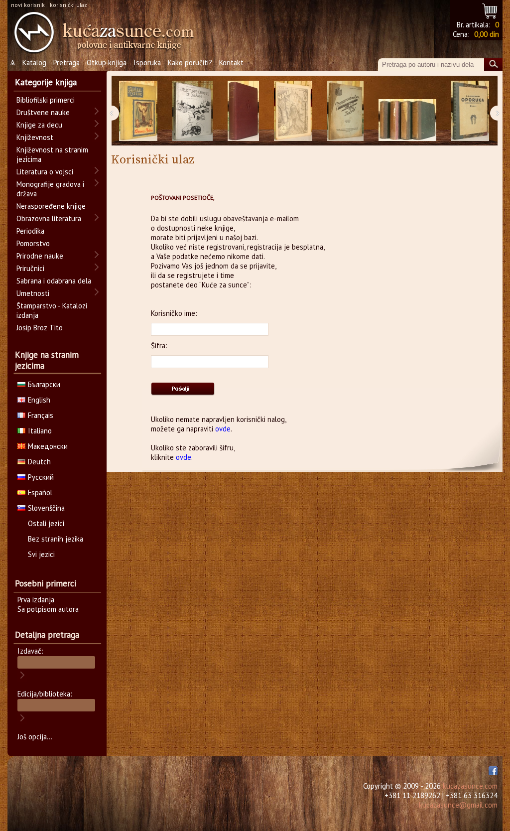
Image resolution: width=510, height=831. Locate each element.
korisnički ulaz (68, 4)
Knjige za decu (39, 125)
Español (40, 492)
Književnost (34, 137)
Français (40, 415)
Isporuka (147, 62)
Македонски (48, 446)
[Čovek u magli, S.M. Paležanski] (293, 111)
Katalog (34, 62)
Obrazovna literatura (48, 218)
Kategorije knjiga (46, 82)
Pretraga (66, 62)
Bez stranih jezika (55, 539)
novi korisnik (28, 4)
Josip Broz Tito (39, 327)
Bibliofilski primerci (45, 100)
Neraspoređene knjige (51, 206)
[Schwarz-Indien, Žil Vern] (138, 111)
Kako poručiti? (190, 62)
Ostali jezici (46, 523)
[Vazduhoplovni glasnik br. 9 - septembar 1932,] (345, 111)
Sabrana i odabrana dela (53, 280)
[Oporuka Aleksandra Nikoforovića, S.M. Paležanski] (470, 111)
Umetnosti (32, 293)
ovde (223, 428)
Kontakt (231, 62)
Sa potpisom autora (48, 609)
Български (44, 384)
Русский (41, 477)
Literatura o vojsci (44, 171)
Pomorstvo (33, 243)
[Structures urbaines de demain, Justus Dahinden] (192, 111)
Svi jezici (41, 554)
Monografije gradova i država (50, 188)
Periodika (30, 231)
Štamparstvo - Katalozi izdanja (51, 310)
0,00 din (486, 34)
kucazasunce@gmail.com (458, 805)
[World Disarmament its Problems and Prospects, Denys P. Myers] (243, 111)
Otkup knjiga (107, 62)
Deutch (39, 461)
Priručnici (30, 268)
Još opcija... (34, 736)
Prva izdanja (35, 599)
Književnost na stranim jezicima (52, 154)
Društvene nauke (43, 112)
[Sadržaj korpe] (490, 9)
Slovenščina (46, 508)
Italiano (40, 430)
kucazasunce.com (470, 786)
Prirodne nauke (39, 256)
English (39, 400)
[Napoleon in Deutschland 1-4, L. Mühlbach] (407, 111)
